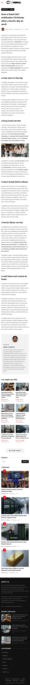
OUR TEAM (15, 680)
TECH (4, 662)
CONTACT (22, 680)
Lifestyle (5, 9)
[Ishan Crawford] (15, 341)
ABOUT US (7, 678)
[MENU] (2, 2)
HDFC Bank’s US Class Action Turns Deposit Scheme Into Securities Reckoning (7, 408)
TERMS (23, 678)
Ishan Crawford (9, 29)
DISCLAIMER (8, 680)
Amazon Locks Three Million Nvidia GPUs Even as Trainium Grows (22, 429)
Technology (21, 440)
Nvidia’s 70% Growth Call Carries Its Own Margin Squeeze (15, 532)
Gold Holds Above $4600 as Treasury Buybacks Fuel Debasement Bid (22, 408)
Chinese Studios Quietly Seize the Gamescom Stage (15, 479)
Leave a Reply (16, 450)
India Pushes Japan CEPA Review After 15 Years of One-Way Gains (22, 387)
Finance (3, 399)
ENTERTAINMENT (7, 659)
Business (18, 399)
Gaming (3, 493)
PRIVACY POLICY (16, 678)
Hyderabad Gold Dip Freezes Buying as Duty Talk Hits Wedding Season (7, 387)
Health (2, 440)
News (11, 9)
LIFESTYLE (5, 672)
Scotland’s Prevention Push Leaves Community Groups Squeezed (7, 429)
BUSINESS (5, 652)
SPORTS (4, 665)
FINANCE (5, 655)
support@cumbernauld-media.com (13, 606)
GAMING (4, 668)
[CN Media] (14, 3)
